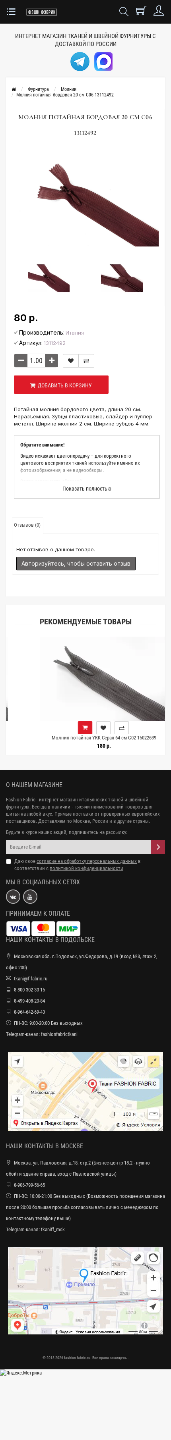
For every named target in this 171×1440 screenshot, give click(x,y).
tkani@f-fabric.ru (30, 979)
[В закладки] (71, 361)
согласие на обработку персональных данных (87, 861)
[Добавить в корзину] (68, 727)
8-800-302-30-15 (29, 990)
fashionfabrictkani (59, 1034)
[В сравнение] (86, 361)
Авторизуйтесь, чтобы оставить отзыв (75, 563)
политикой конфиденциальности (86, 868)
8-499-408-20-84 (29, 1001)
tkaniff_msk (53, 1229)
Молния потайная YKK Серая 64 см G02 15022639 (87, 738)
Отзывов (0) (27, 525)
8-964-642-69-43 (29, 1012)
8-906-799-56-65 (29, 1185)
